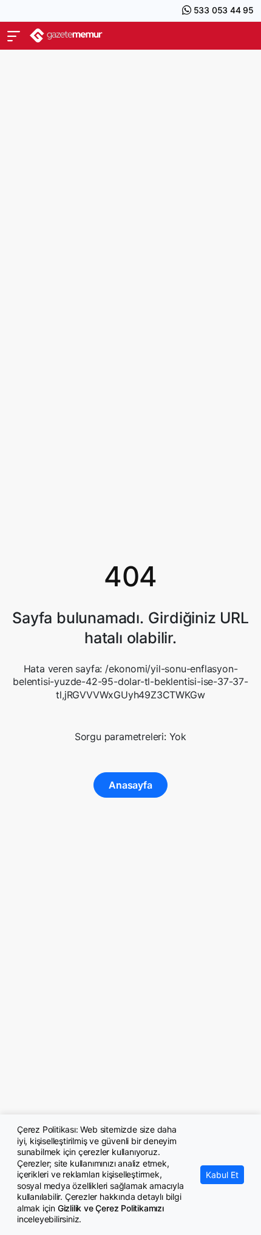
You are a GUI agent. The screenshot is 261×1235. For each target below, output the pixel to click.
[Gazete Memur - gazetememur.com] (66, 35)
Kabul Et (222, 1175)
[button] (13, 36)
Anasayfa (130, 785)
